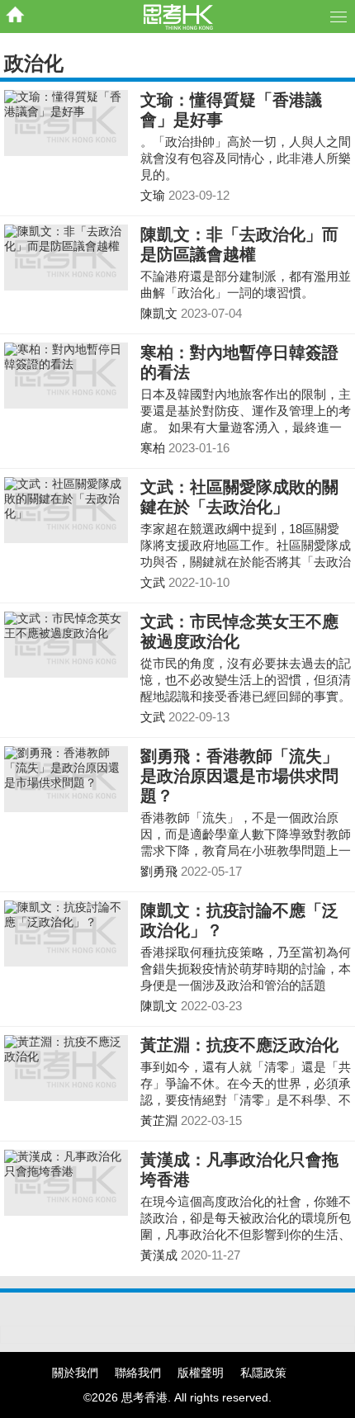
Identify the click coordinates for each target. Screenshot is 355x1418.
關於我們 (75, 1372)
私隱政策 (263, 1372)
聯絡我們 (138, 1372)
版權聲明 (201, 1372)
